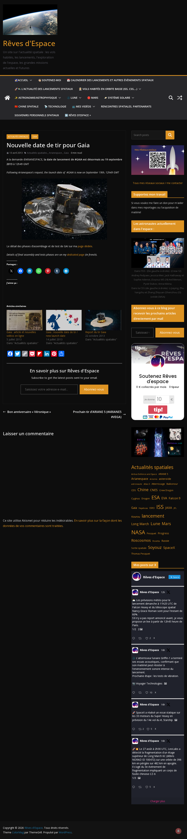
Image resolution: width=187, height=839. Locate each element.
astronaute (136, 484)
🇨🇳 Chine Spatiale (27, 106)
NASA (138, 532)
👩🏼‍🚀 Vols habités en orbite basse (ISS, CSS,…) (108, 89)
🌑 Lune (72, 97)
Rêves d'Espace (29, 43)
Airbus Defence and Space (144, 474)
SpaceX (169, 547)
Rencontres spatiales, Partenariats (126, 106)
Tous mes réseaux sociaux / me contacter (158, 183)
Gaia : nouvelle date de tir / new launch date (62, 333)
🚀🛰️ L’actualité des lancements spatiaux (44, 89)
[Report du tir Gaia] (103, 320)
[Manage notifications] (178, 831)
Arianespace (55, 152)
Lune (155, 523)
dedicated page (75, 254)
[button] (30, 80)
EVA (164, 498)
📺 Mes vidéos (81, 106)
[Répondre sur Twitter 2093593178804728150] (134, 787)
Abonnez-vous (94, 389)
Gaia (35, 136)
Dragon (146, 498)
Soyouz (155, 547)
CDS (133, 490)
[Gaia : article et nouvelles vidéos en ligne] (24, 320)
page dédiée (85, 246)
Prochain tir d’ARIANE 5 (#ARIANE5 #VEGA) (97, 414)
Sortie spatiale (138, 548)
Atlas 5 (147, 484)
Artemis (153, 479)
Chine (143, 489)
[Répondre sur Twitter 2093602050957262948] (134, 692)
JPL (175, 508)
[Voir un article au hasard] (179, 97)
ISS (160, 506)
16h (163, 650)
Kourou (135, 516)
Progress (163, 533)
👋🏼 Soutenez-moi (49, 80)
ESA (155, 497)
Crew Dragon (166, 490)
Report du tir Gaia (95, 332)
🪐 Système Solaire (117, 97)
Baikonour (172, 483)
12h (163, 592)
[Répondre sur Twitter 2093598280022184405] (134, 729)
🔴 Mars (92, 97)
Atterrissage (158, 483)
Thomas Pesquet (140, 553)
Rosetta (156, 541)
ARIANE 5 (163, 474)
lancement (153, 516)
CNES (154, 490)
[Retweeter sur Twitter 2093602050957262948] (141, 692)
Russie (165, 540)
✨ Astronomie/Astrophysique (36, 97)
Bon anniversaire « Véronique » (29, 412)
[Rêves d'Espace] (7, 97)
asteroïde (165, 479)
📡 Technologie (55, 106)
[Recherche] (170, 135)
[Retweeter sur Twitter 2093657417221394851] (141, 638)
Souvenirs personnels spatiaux (37, 115)
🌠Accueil (21, 80)
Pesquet (151, 533)
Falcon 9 (174, 498)
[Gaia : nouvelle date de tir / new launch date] (64, 320)
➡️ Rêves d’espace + (78, 115)
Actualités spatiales (18, 136)
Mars (166, 523)
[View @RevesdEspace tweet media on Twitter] (165, 683)
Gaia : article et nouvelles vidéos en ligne (21, 333)
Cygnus (135, 498)
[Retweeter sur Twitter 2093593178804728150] (141, 787)
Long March (140, 524)
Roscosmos (141, 540)
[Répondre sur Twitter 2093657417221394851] (134, 638)
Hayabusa (143, 508)
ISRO (152, 508)
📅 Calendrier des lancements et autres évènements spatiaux (110, 80)
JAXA (168, 508)
